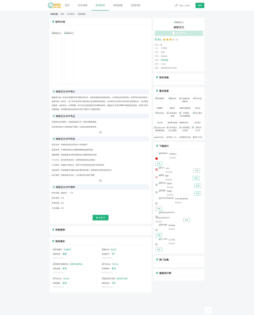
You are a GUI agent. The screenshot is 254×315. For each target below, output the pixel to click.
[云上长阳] (161, 239)
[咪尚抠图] (161, 225)
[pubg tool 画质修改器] (159, 130)
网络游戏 (105, 283)
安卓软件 (100, 5)
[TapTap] (197, 101)
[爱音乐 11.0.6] (197, 130)
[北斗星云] (197, 116)
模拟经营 (56, 254)
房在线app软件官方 (163, 218)
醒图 (167, 176)
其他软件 (105, 254)
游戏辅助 (105, 268)
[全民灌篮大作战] (184, 130)
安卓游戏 (82, 5)
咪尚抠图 (172, 225)
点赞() (101, 217)
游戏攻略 (118, 5)
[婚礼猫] (160, 183)
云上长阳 (172, 240)
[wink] (160, 168)
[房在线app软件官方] (165, 212)
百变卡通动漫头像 (181, 199)
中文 (163, 52)
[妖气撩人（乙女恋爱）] (172, 130)
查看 (158, 164)
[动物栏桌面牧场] (184, 101)
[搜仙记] (172, 101)
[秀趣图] (160, 191)
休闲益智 (56, 268)
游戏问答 (135, 5)
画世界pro (172, 154)
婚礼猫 (169, 183)
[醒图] (160, 175)
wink (167, 168)
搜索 (200, 5)
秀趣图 (169, 191)
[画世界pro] (162, 153)
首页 (67, 5)
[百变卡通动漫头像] (164, 198)
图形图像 (81, 14)
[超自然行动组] (172, 116)
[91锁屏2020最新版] (184, 116)
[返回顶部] (208, 310)
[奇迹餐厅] (159, 101)
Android (164, 56)
